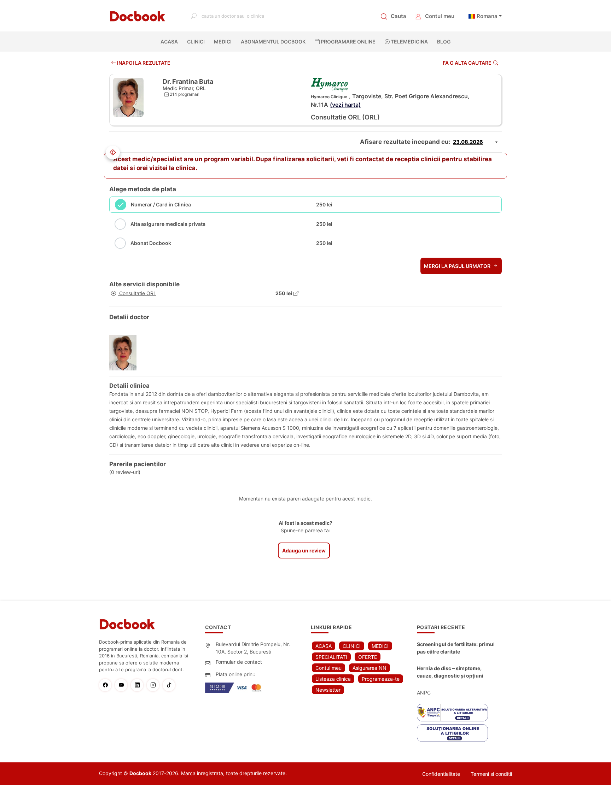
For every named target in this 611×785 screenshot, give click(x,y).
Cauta (398, 16)
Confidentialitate (441, 774)
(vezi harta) (345, 104)
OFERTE (367, 657)
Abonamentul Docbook (273, 42)
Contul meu (439, 16)
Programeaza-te (381, 679)
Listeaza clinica (333, 679)
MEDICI (223, 42)
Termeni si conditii (491, 774)
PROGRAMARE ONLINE (348, 42)
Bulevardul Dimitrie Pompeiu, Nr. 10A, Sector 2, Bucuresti (253, 648)
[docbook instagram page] (155, 685)
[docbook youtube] (123, 685)
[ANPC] (452, 712)
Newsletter (328, 690)
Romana (487, 16)
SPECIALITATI (331, 657)
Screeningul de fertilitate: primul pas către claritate (456, 648)
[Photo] (125, 352)
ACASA (171, 42)
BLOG (444, 42)
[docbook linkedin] (139, 685)
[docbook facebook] (107, 685)
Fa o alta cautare (467, 63)
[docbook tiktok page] (171, 685)
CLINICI (196, 42)
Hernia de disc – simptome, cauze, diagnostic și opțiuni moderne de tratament (450, 672)
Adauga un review (304, 550)
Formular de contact (239, 662)
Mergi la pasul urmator (457, 266)
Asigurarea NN (369, 668)
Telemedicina (409, 42)
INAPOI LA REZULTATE (143, 63)
